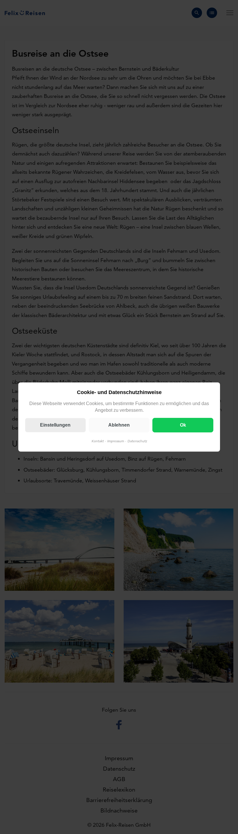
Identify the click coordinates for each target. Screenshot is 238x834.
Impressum (115, 441)
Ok (183, 425)
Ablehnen (119, 425)
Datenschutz (137, 441)
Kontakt (97, 441)
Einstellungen (55, 425)
